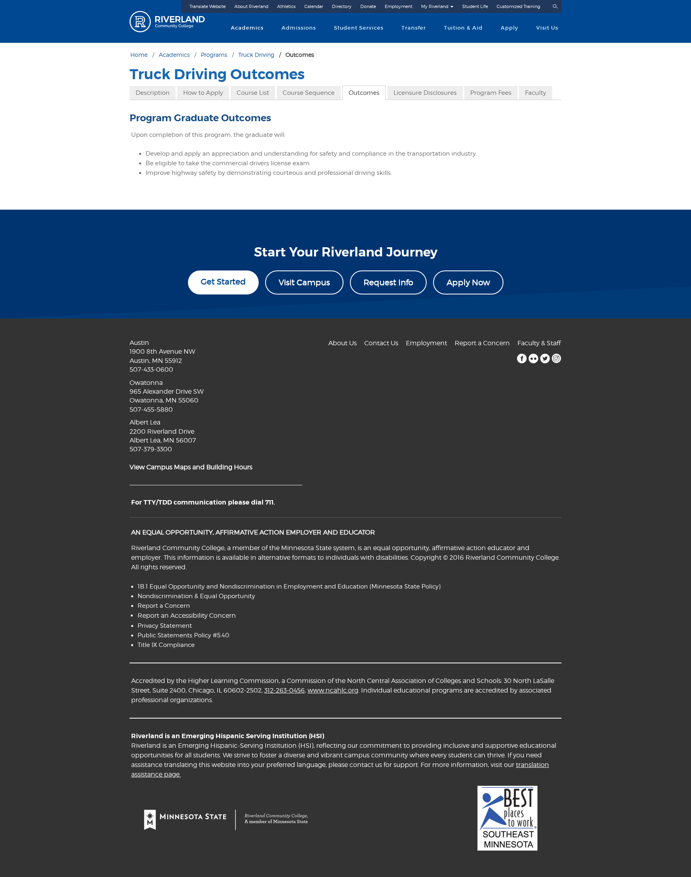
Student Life (475, 6)
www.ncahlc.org (333, 690)
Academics (247, 27)
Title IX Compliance (166, 645)
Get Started (223, 281)
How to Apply (203, 92)
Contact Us (381, 343)
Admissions (299, 27)
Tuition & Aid (463, 27)
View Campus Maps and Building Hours (191, 467)
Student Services (358, 27)
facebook (522, 358)
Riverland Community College (174, 21)
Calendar (313, 6)
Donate (368, 6)
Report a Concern (482, 343)
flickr (533, 358)
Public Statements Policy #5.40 (183, 635)
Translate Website (208, 6)
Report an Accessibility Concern (187, 615)
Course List (253, 92)
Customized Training (518, 6)
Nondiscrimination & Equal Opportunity (196, 596)
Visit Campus (304, 282)
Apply (509, 27)
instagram (556, 358)
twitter (545, 358)
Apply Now (468, 282)
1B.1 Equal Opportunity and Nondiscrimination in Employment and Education (253, 586)
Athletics (286, 6)
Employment (398, 6)
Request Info (388, 282)
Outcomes (364, 92)
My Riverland (434, 6)
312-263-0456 (284, 690)
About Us (342, 343)
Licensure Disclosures (425, 92)
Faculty (535, 92)
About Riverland (251, 6)
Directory (341, 6)
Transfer (413, 27)
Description (153, 92)
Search (555, 6)
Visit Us (547, 27)
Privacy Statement (165, 625)
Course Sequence (309, 92)
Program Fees (490, 92)
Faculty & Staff (539, 343)
